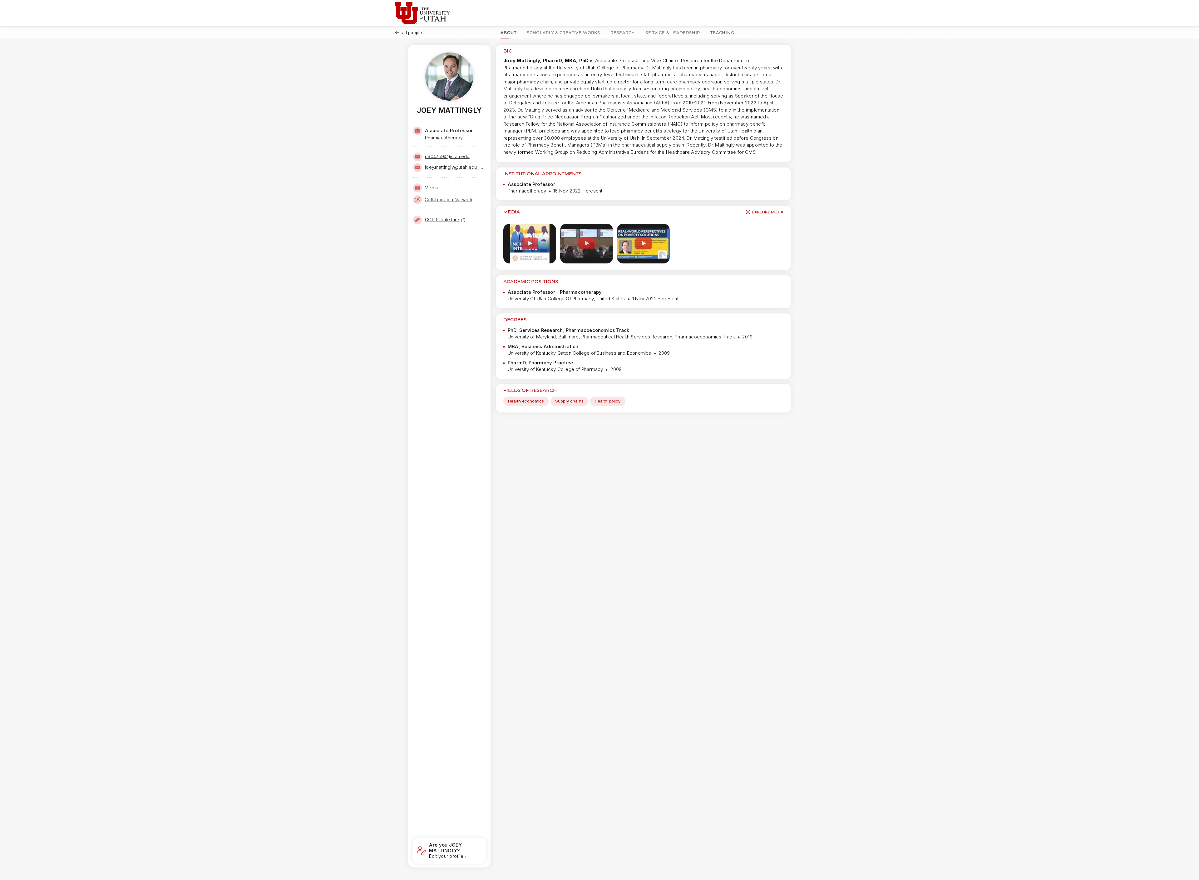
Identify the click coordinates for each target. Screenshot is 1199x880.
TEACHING (722, 32)
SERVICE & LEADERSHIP (672, 32)
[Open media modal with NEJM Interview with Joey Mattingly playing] (529, 243)
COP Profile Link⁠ (442, 219)
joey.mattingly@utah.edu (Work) (455, 167)
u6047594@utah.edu (447, 156)
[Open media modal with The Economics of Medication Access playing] (643, 243)
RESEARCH (622, 32)
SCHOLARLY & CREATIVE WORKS (563, 32)
